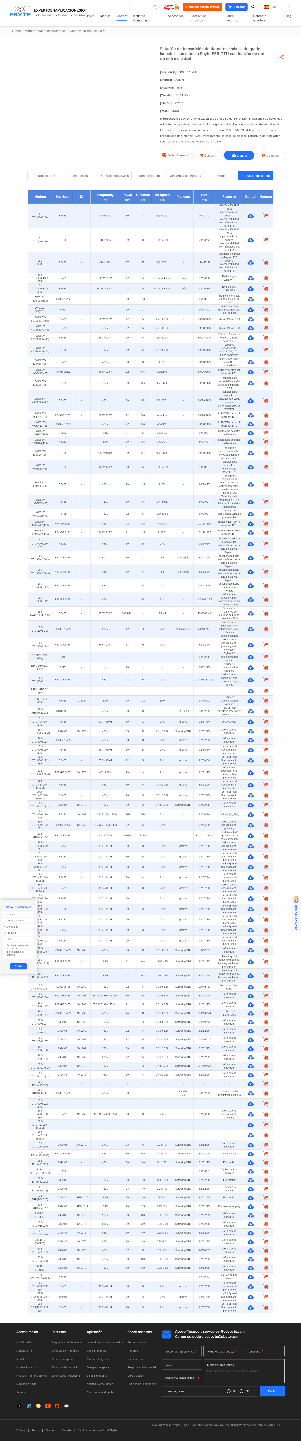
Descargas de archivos (185, 175)
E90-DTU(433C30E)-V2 (40, 1093)
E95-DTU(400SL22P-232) (40, 867)
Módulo (105, 16)
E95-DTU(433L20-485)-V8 (40, 888)
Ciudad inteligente (98, 1359)
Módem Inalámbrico (28, 1367)
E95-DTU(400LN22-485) (40, 289)
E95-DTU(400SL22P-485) (40, 1307)
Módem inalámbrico (53, 30)
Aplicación (94, 1332)
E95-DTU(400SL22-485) (40, 909)
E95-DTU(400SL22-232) (40, 941)
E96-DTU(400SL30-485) (40, 1114)
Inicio (90, 16)
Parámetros (79, 175)
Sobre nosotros (231, 18)
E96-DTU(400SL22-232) (40, 825)
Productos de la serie (256, 175)
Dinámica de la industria (65, 1376)
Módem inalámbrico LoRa (87, 30)
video (221, 175)
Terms (36, 1430)
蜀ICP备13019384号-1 (271, 1425)
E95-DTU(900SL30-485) (40, 750)
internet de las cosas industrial (105, 1342)
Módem (122, 16)
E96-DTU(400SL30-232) (40, 814)
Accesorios (176, 16)
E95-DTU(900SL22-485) (40, 760)
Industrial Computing (141, 18)
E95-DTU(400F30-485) (40, 722)
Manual (239, 155)
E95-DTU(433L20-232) (40, 919)
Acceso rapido (27, 1332)
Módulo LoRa (24, 1342)
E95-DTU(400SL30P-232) (40, 857)
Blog (288, 16)
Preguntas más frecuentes (67, 1342)
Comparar (271, 155)
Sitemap (50, 1430)
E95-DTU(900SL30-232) (40, 544)
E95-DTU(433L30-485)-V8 (40, 877)
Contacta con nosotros (65, 1351)
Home (16, 30)
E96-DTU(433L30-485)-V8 (40, 1135)
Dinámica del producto (65, 1367)
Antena (20, 1392)
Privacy (21, 1430)
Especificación (45, 175)
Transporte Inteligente (100, 1392)
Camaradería (135, 1359)
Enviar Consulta (175, 155)
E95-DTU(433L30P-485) (40, 1286)
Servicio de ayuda (62, 1359)
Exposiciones (136, 1376)
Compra (207, 155)
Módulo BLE (23, 1359)
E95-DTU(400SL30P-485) (40, 1297)
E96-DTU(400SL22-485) (40, 1104)
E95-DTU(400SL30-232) (40, 930)
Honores (133, 1351)
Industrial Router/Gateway (31, 1376)
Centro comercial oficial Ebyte (97, 1430)
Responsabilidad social (142, 1367)
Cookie (67, 1430)
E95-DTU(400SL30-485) (40, 898)
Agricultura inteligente (100, 1384)
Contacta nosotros (259, 18)
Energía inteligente (98, 1367)
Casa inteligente (96, 1351)
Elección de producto (198, 18)
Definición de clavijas (114, 175)
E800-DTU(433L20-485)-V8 (40, 795)
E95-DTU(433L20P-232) (40, 846)
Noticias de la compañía (142, 1384)
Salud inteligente (97, 1376)
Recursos (58, 1332)
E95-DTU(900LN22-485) (40, 278)
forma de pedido (149, 175)
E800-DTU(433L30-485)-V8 (40, 785)
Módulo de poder (26, 1384)
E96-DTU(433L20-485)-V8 (40, 1125)
